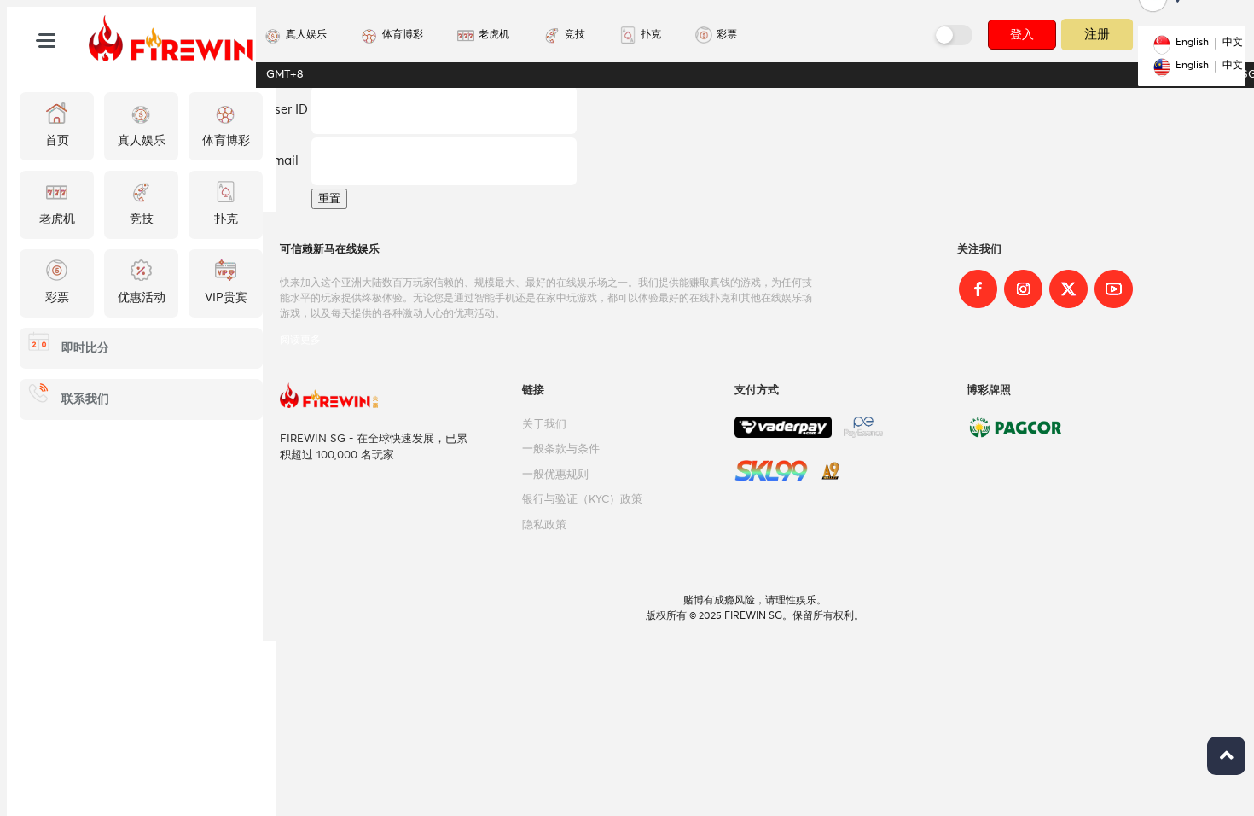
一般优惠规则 (555, 475)
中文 (1232, 43)
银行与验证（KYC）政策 (582, 499)
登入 (1022, 34)
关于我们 (544, 424)
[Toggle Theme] (954, 35)
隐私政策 (544, 525)
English (1192, 43)
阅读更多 (300, 340)
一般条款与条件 (561, 449)
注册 (1097, 33)
